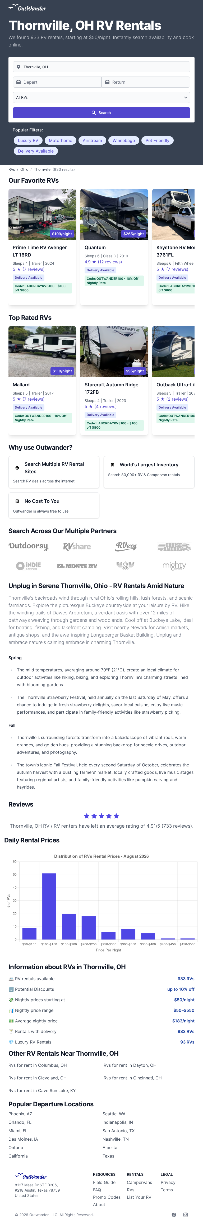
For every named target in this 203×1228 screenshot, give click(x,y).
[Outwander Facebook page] (174, 1214)
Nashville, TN (116, 1139)
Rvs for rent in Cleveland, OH (37, 1077)
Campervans (139, 1182)
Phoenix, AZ (20, 1113)
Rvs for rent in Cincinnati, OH (133, 1077)
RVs (130, 1189)
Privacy (168, 1182)
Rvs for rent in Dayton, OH (130, 1065)
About (99, 1204)
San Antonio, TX (119, 1130)
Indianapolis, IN (118, 1122)
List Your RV (139, 1197)
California (18, 1156)
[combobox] (101, 66)
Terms (167, 1189)
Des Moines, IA (23, 1139)
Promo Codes (107, 1197)
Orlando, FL (19, 1122)
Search (105, 112)
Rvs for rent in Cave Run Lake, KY (42, 1090)
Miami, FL (17, 1130)
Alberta (110, 1147)
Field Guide (104, 1182)
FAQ (97, 1189)
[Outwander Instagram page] (185, 1214)
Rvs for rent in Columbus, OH (37, 1065)
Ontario (15, 1147)
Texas (108, 1156)
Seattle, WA (114, 1113)
